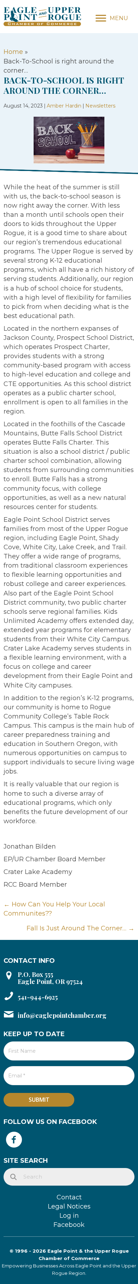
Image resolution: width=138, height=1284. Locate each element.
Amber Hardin (64, 106)
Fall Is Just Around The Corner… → (80, 928)
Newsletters (100, 106)
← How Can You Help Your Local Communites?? (54, 908)
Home (13, 52)
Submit (39, 1099)
